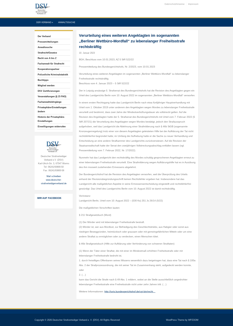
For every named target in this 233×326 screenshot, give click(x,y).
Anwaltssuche (66, 22)
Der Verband (44, 22)
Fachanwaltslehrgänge (49, 102)
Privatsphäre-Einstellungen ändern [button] (52, 109)
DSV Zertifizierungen (49, 91)
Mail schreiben (54, 176)
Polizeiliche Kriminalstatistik (53, 74)
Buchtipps (43, 80)
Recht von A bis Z (47, 58)
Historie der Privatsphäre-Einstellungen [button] (51, 119)
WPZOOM (193, 320)
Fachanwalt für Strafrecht (51, 63)
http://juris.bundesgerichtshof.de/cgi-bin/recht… (129, 291)
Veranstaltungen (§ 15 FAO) (52, 96)
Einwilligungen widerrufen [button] (52, 126)
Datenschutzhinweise (175, 4)
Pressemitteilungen (48, 41)
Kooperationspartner (48, 69)
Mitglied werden (46, 85)
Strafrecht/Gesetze (47, 52)
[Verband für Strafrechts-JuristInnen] (42, 8)
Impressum (193, 4)
